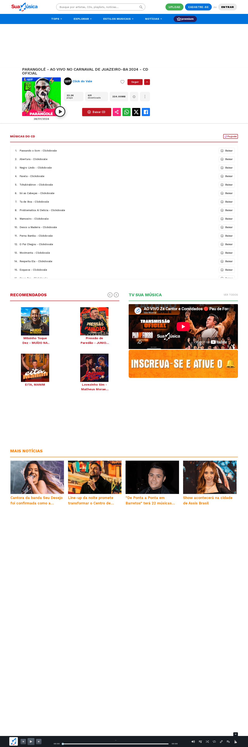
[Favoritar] (122, 82)
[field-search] (141, 7)
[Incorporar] (221, 741)
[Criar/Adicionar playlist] (228, 741)
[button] (114, 150)
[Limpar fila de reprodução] (235, 741)
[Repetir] (214, 741)
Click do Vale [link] (82, 81)
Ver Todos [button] (231, 294)
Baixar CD (99, 112)
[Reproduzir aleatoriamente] (207, 741)
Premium (187, 18)
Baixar (229, 150)
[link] (90, 81)
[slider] (63, 744)
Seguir (135, 82)
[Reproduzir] (60, 111)
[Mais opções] (145, 96)
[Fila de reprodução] (200, 741)
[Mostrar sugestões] (147, 82)
